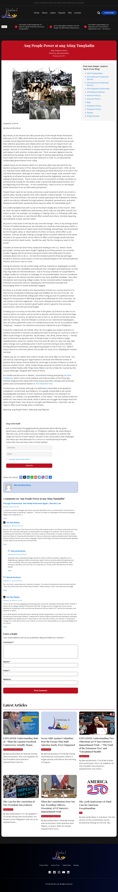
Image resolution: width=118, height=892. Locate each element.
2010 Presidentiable (95, 73)
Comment (8, 642)
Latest (53, 12)
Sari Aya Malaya (13, 522)
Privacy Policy (43, 865)
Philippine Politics (94, 109)
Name (6, 661)
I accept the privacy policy (19, 459)
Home (36, 12)
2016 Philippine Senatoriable (98, 88)
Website (7, 679)
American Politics (94, 99)
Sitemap (76, 865)
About (44, 12)
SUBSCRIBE (109, 12)
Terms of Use (55, 865)
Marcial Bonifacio (63, 53)
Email (6, 670)
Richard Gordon (93, 116)
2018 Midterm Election (96, 92)
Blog (52, 51)
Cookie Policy (66, 865)
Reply (5, 518)
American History (94, 95)
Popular (61, 12)
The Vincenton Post (44, 383)
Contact (77, 12)
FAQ (70, 12)
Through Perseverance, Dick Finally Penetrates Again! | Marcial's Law (32, 503)
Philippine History (61, 51)
